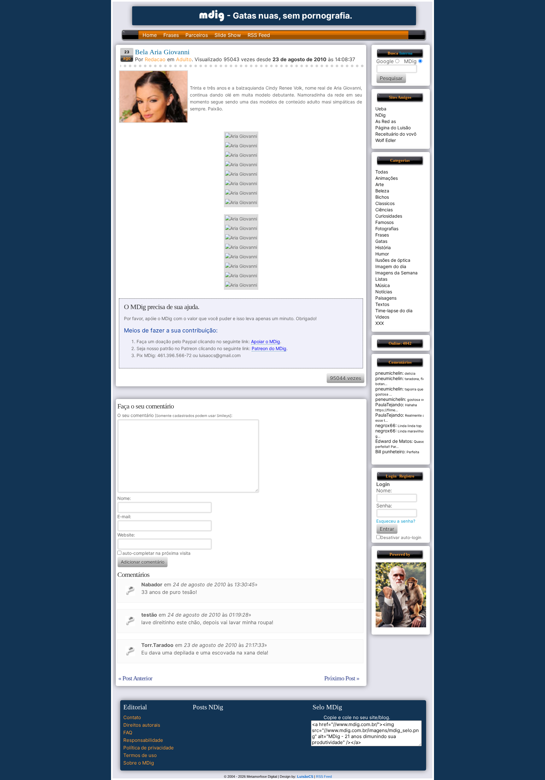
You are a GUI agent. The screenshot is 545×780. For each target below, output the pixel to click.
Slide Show (227, 35)
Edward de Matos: (394, 441)
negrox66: (386, 425)
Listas (381, 279)
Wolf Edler (385, 140)
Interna (406, 53)
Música (382, 285)
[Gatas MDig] (212, 15)
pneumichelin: (389, 373)
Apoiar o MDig (265, 341)
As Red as (385, 121)
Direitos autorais (141, 725)
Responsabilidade (143, 740)
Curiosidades (388, 216)
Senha (383, 505)
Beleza (382, 190)
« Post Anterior (135, 678)
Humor (382, 253)
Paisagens (385, 298)
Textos (382, 304)
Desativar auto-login (400, 537)
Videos (382, 317)
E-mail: (124, 516)
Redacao (155, 59)
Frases (171, 35)
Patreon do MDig (269, 348)
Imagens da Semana (396, 272)
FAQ (127, 733)
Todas (381, 171)
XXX (379, 323)
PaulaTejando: (389, 404)
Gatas (381, 241)
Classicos (385, 203)
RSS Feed (259, 35)
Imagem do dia (390, 266)
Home (150, 35)
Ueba (380, 108)
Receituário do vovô (395, 134)
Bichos (382, 197)
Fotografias (386, 228)
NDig (380, 115)
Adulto (184, 59)
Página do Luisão (393, 127)
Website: (126, 534)
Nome (123, 498)
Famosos (384, 222)
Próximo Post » (341, 678)
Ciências (384, 209)
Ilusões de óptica (392, 260)
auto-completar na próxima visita (156, 553)
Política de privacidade (148, 748)
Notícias (383, 291)
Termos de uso (140, 755)
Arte (379, 184)
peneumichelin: (390, 399)
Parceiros (196, 35)
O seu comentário (174, 415)
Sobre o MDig (138, 763)
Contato (132, 717)
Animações (386, 178)
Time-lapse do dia (394, 310)
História (383, 247)
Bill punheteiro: (390, 451)
